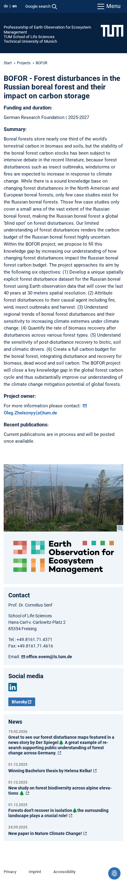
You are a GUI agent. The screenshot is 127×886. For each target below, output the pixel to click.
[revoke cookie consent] (114, 873)
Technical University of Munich (30, 41)
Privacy (10, 871)
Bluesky (19, 701)
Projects (24, 63)
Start (8, 63)
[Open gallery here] (63, 497)
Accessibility (64, 871)
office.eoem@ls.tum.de (49, 656)
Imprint (35, 871)
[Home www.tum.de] (112, 30)
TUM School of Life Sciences (29, 36)
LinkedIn (12, 687)
